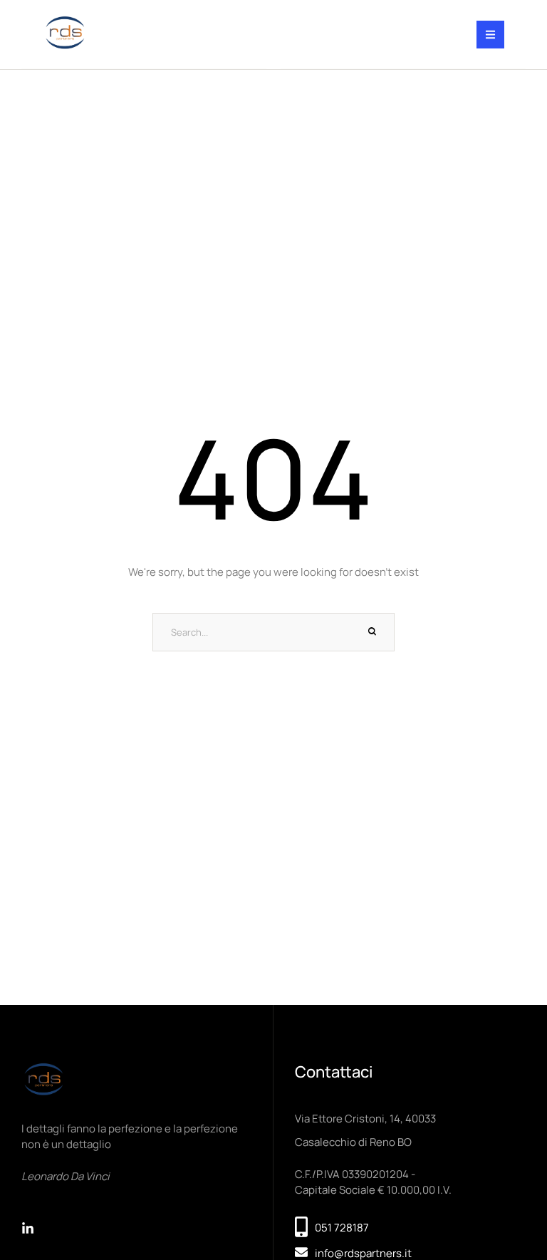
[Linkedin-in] (27, 1228)
